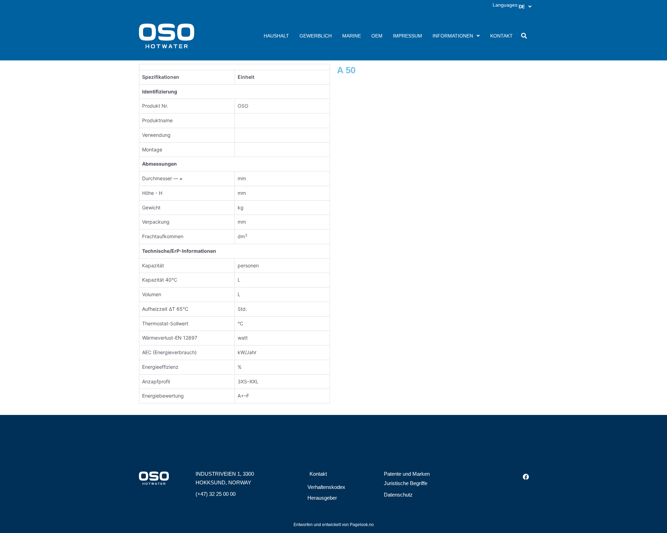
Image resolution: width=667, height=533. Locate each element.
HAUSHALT (276, 36)
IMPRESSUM (407, 36)
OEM (376, 36)
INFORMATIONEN (453, 36)
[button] (524, 36)
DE (522, 7)
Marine (351, 36)
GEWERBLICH (315, 36)
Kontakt (501, 36)
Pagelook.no (362, 524)
